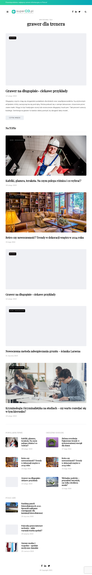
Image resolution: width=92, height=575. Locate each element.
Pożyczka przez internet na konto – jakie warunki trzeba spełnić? (32, 528)
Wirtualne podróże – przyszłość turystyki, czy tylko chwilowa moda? (71, 481)
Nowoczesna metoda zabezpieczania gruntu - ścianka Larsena (43, 351)
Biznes (12, 38)
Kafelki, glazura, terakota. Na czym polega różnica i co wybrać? (43, 180)
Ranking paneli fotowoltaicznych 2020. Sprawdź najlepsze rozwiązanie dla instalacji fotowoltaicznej (32, 508)
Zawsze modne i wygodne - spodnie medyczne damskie (29, 545)
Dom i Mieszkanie (17, 140)
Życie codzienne (17, 367)
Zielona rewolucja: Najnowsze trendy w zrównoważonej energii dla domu (72, 442)
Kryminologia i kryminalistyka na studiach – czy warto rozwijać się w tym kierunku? (46, 409)
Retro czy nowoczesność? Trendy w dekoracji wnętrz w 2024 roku (45, 237)
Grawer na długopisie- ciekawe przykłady (37, 91)
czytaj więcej (14, 118)
